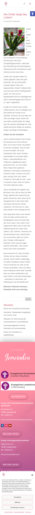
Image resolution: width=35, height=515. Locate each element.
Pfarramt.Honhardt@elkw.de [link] (10, 454)
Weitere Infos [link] (11, 434)
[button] (32, 475)
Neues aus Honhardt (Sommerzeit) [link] (16, 309)
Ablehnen (17, 502)
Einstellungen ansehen (17, 507)
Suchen (28, 299)
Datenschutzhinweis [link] (19, 512)
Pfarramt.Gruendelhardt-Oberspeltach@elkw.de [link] (16, 419)
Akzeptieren (17, 497)
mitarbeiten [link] (18, 396)
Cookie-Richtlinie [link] (8, 512)
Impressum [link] (28, 512)
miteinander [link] (16, 21)
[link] (32, 13)
